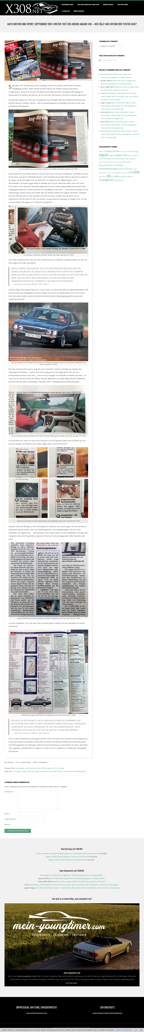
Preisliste (120, 169)
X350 (100, 176)
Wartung (120, 173)
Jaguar (104, 154)
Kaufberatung (67, 5)
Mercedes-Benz (105, 165)
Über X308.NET (79, 11)
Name (7, 814)
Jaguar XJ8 (121, 155)
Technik (108, 173)
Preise (120, 165)
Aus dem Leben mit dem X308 (88, 5)
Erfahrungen (134, 151)
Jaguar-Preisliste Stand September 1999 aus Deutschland (66, 857)
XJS (126, 177)
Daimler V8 (123, 151)
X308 (136, 172)
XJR (123, 176)
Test (112, 173)
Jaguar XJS (130, 155)
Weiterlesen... (72, 983)
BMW (109, 151)
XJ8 (108, 176)
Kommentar (9, 792)
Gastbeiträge (122, 5)
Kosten (112, 162)
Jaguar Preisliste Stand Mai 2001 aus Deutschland (67, 860)
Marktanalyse (119, 162)
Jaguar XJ (112, 155)
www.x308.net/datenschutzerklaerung (107, 1013)
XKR (131, 176)
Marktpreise (108, 5)
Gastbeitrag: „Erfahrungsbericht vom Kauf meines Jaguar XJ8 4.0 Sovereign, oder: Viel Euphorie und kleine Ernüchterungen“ (119, 96)
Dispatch (75, 1028)
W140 (115, 173)
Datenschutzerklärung (58, 1028)
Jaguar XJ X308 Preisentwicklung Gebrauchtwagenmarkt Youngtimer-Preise (119, 158)
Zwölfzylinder (119, 180)
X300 (129, 172)
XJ (103, 177)
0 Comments (42, 762)
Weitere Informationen (124, 1030)
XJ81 (120, 176)
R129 (126, 169)
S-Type (134, 169)
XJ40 (116, 176)
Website (7, 825)
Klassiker (106, 162)
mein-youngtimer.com (72, 972)
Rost (130, 169)
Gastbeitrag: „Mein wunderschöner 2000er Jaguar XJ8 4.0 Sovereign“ (40, 768)
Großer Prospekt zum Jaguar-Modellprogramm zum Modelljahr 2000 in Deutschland (66, 853)
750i (105, 151)
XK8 (128, 176)
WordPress (88, 1028)
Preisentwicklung (108, 168)
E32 (128, 151)
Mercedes (127, 162)
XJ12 (112, 177)
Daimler (116, 151)
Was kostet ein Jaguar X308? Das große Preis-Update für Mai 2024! (80, 881)
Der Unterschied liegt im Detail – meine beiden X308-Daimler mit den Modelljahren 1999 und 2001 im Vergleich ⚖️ (119, 106)
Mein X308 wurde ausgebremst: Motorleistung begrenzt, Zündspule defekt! (75, 875)
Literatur (66, 11)
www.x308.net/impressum (36, 1013)
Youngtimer (106, 180)
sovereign (102, 173)
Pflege (114, 165)
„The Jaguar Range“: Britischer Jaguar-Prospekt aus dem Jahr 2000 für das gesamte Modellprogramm (49, 771)
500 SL (101, 151)
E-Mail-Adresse (10, 819)
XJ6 (105, 176)
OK (136, 1030)
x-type (125, 173)
